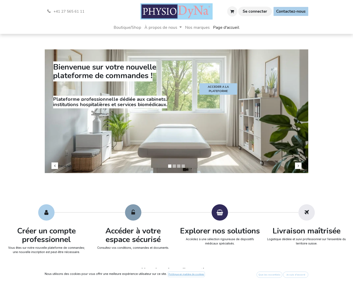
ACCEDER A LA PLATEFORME (218, 89)
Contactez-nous (291, 11)
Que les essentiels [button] (269, 274)
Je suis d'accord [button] (295, 274)
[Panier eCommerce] (232, 11)
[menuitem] (127, 27)
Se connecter (255, 11)
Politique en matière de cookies (186, 274)
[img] (62, 109)
